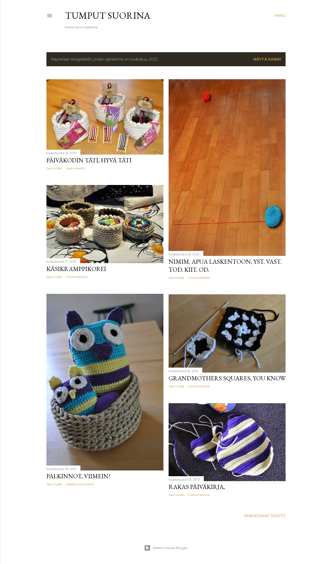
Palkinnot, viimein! (78, 476)
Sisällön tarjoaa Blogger (170, 548)
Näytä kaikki (267, 59)
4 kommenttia (199, 278)
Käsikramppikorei (76, 269)
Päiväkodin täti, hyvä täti (89, 160)
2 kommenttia (76, 277)
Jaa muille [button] (54, 168)
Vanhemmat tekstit (265, 516)
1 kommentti (75, 168)
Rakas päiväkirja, (197, 487)
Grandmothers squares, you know (227, 378)
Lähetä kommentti (80, 484)
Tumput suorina (107, 15)
